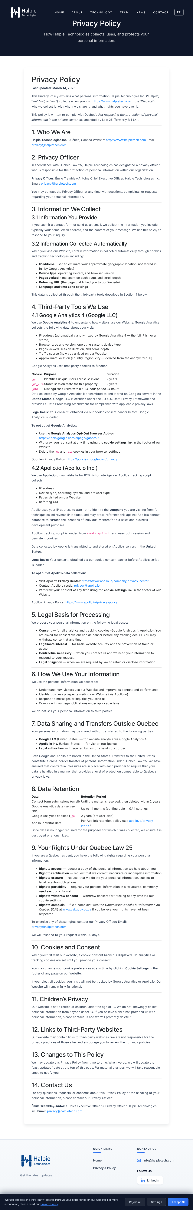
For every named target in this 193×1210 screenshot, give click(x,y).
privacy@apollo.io (87, 585)
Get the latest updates (36, 1175)
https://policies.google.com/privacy (92, 459)
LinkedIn (153, 1180)
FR (179, 12)
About (77, 12)
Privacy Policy (49, 1204)
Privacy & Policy (104, 1168)
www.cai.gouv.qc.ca (77, 909)
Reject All (135, 1202)
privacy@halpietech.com (49, 145)
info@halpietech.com (158, 1160)
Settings (156, 1202)
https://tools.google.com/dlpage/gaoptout (69, 438)
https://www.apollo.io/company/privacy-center (115, 581)
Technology (101, 12)
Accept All (178, 1202)
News (141, 12)
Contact (161, 12)
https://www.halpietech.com (112, 101)
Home (59, 12)
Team (124, 12)
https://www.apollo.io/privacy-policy (91, 602)
